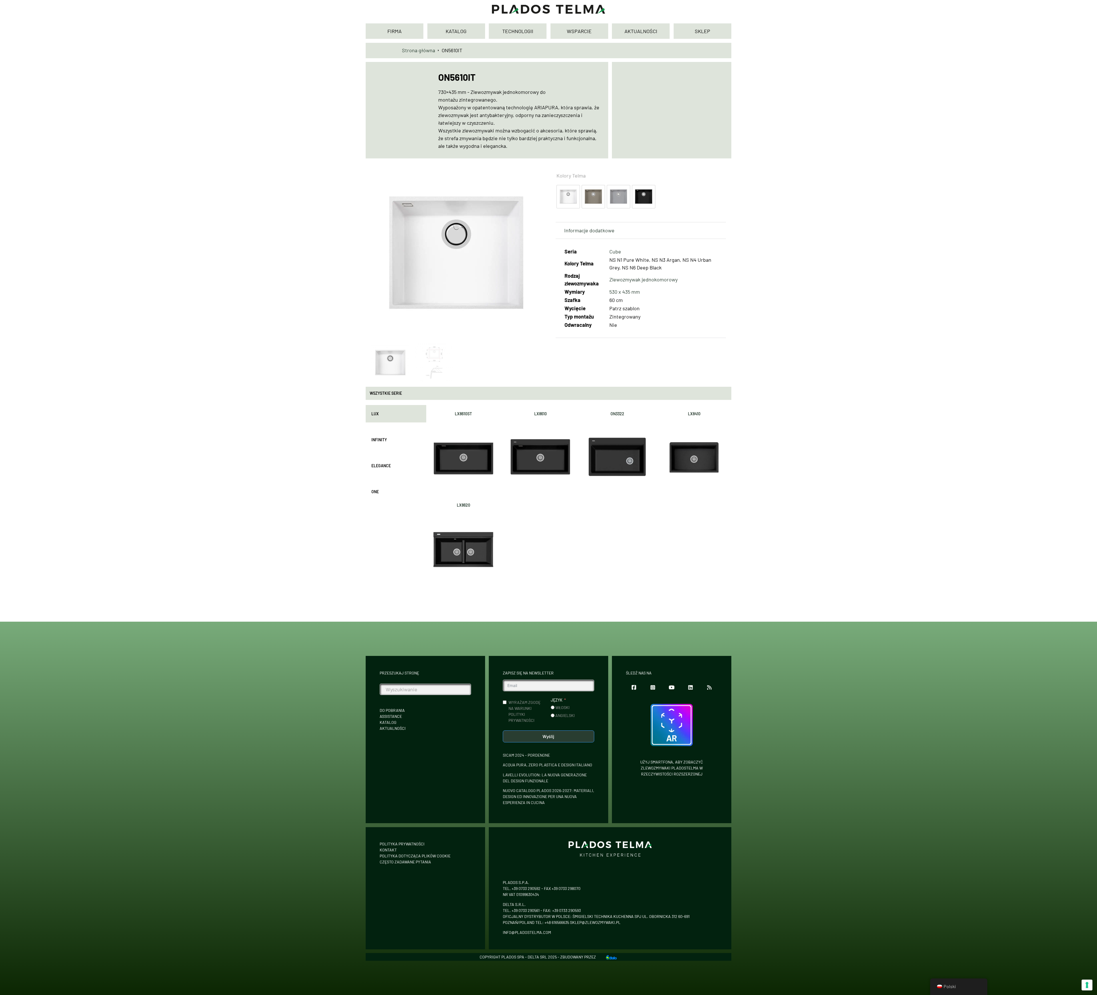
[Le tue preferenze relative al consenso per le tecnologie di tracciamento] (1087, 985)
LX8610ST (463, 413)
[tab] (396, 413)
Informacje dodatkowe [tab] (589, 230)
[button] (533, 175)
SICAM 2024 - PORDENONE (526, 755)
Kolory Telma (571, 175)
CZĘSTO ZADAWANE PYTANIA (405, 861)
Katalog (388, 722)
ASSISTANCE (391, 716)
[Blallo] (611, 957)
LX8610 (540, 413)
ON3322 (617, 413)
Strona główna (418, 50)
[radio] (568, 196)
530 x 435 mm (624, 292)
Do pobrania (392, 710)
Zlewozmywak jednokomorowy (643, 279)
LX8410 (694, 413)
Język (556, 700)
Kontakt (388, 849)
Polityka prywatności (402, 843)
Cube (615, 251)
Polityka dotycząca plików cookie (415, 855)
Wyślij (548, 736)
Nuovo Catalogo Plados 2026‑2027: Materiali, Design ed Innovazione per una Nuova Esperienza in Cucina (548, 796)
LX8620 (463, 505)
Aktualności (393, 728)
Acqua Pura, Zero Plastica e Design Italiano (547, 764)
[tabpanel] (579, 495)
